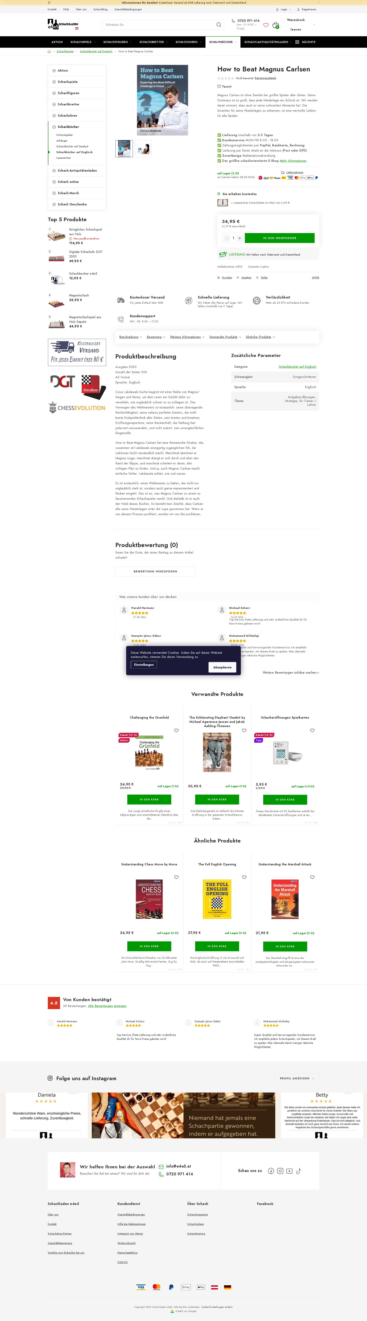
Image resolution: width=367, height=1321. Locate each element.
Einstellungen (144, 664)
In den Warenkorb (279, 238)
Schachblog (100, 9)
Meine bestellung (127, 1253)
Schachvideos (195, 1224)
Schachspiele (68, 82)
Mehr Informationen (293, 161)
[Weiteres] (305, 42)
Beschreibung (128, 337)
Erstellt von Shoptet (186, 1311)
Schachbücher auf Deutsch (72, 146)
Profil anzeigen (295, 1078)
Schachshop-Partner (60, 1233)
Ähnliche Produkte (258, 337)
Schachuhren (67, 115)
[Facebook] (271, 1171)
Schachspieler (64, 135)
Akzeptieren (222, 667)
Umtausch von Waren (130, 1233)
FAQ (66, 9)
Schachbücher (68, 127)
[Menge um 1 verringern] (227, 238)
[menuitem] (57, 42)
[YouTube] (289, 1171)
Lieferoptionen (294, 172)
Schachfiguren (69, 93)
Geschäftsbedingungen (128, 9)
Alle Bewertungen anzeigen (107, 1006)
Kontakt (52, 9)
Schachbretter (69, 104)
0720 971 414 (248, 21)
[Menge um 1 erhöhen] (239, 238)
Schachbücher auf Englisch (74, 152)
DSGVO (123, 1262)
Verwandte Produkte (223, 337)
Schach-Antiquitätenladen (77, 170)
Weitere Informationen (185, 337)
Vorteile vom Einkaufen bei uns (66, 1253)
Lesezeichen (63, 158)
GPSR (315, 277)
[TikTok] (299, 1171)
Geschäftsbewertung (60, 1243)
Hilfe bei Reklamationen (132, 1224)
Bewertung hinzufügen (155, 571)
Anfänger (61, 141)
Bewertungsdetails (265, 78)
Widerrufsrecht (127, 1243)
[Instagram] (280, 1171)
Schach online (68, 182)
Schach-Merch (68, 193)
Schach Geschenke (72, 204)
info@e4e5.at (178, 1166)
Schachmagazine (197, 1214)
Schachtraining (196, 1233)
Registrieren (309, 9)
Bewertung (154, 337)
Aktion (63, 70)
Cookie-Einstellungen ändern (217, 1307)
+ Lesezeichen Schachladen (260, 203)
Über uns (81, 9)
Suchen (219, 25)
